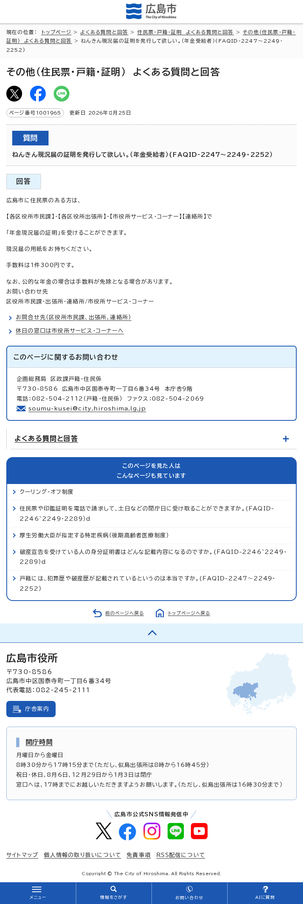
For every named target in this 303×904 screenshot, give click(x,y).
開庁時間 (39, 742)
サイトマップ (22, 855)
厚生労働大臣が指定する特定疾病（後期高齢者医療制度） (94, 535)
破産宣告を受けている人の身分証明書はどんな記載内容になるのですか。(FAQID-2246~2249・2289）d (153, 557)
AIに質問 (265, 897)
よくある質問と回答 (104, 32)
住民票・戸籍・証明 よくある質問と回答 (185, 32)
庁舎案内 (37, 709)
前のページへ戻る (124, 613)
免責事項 (139, 855)
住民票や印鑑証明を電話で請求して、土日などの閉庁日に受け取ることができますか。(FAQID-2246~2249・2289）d (147, 513)
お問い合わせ (189, 898)
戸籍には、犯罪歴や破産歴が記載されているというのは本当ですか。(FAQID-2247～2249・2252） (148, 583)
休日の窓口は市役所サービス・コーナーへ (70, 330)
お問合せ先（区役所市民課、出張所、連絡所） (73, 317)
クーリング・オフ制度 (47, 492)
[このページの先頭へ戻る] (151, 632)
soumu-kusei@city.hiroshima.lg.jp (87, 408)
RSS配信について (180, 855)
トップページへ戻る (189, 613)
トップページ (56, 32)
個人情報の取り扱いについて (82, 855)
